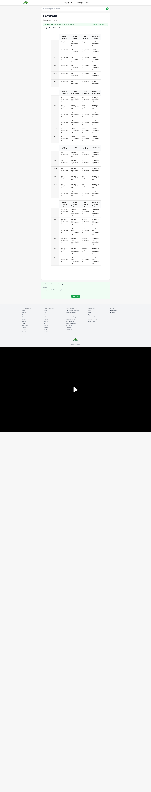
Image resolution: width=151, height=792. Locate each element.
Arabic (23, 314)
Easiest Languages (71, 323)
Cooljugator (46, 290)
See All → (24, 332)
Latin (45, 312)
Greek (23, 310)
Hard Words (69, 325)
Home (89, 310)
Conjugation (68, 3)
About (89, 312)
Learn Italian (69, 329)
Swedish (46, 325)
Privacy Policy (91, 321)
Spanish (24, 319)
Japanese (24, 317)
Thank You (68, 327)
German (24, 329)
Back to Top (75, 296)
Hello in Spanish (70, 321)
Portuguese (25, 325)
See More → (69, 332)
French (24, 327)
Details (55, 20)
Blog (87, 3)
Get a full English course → (100, 24)
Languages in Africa (71, 312)
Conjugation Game (92, 317)
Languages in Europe (71, 317)
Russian (24, 312)
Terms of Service (92, 319)
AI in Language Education (72, 310)
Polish (45, 329)
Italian (45, 317)
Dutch (23, 323)
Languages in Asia (70, 319)
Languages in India (70, 314)
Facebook (114, 310)
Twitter (113, 312)
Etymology (79, 3)
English (53, 290)
